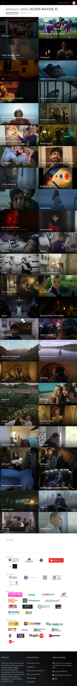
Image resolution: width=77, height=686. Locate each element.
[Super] (19, 264)
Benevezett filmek (12, 13)
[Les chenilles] (57, 221)
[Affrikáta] (67, 389)
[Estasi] (19, 307)
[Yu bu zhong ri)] (19, 178)
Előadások (23, 13)
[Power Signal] (57, 135)
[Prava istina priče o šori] (57, 92)
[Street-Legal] (19, 501)
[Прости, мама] (57, 415)
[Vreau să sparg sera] (19, 49)
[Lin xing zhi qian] (19, 286)
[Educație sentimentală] (19, 92)
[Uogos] (19, 415)
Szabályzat (31, 667)
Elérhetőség (31, 678)
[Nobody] (19, 243)
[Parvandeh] (19, 329)
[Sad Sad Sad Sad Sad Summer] (66, 475)
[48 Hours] (19, 200)
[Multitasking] (19, 436)
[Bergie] (57, 243)
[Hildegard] (57, 49)
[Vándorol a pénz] (57, 114)
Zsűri (30, 13)
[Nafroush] (19, 458)
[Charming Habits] (57, 71)
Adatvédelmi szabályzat (36, 671)
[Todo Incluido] (64, 324)
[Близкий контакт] (57, 350)
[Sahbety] (57, 372)
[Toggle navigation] (3, 2)
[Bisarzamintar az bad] (19, 479)
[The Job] (19, 522)
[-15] (19, 71)
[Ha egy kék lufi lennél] (19, 135)
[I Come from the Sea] (57, 264)
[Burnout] (67, 432)
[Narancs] (25, 389)
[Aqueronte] (57, 200)
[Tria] (19, 372)
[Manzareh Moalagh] (26, 346)
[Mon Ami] (19, 28)
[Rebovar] (57, 454)
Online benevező (33, 663)
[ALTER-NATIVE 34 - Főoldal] (74, 3)
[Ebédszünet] (67, 518)
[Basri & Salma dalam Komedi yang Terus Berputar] (30, 108)
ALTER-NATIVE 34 (63, 3)
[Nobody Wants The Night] (64, 303)
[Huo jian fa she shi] (19, 221)
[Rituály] (57, 286)
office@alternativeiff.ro (62, 675)
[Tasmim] (57, 501)
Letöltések (31, 682)
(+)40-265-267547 (60, 671)
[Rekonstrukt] (57, 178)
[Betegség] (19, 157)
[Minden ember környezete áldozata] (57, 157)
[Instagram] (56, 679)
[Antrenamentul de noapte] (57, 28)
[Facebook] (53, 679)
